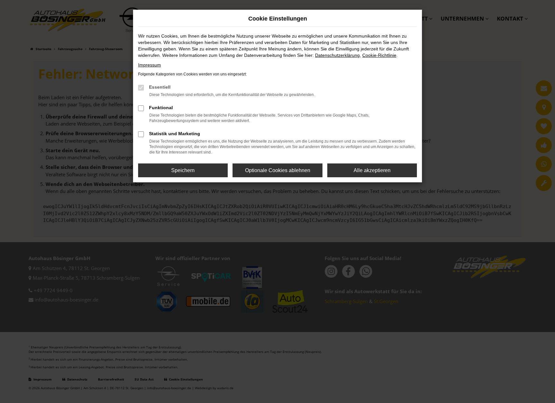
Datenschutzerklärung (337, 55)
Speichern (183, 170)
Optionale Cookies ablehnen (277, 170)
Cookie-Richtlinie (379, 55)
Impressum (149, 64)
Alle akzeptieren (372, 170)
